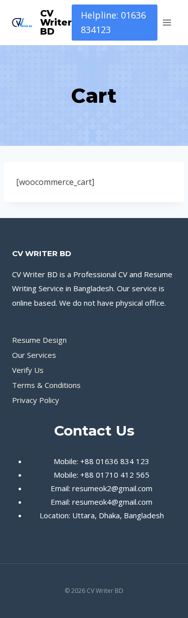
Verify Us (28, 370)
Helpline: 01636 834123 (113, 22)
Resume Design (39, 340)
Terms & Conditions (46, 385)
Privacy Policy (35, 400)
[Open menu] (166, 22)
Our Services (34, 355)
